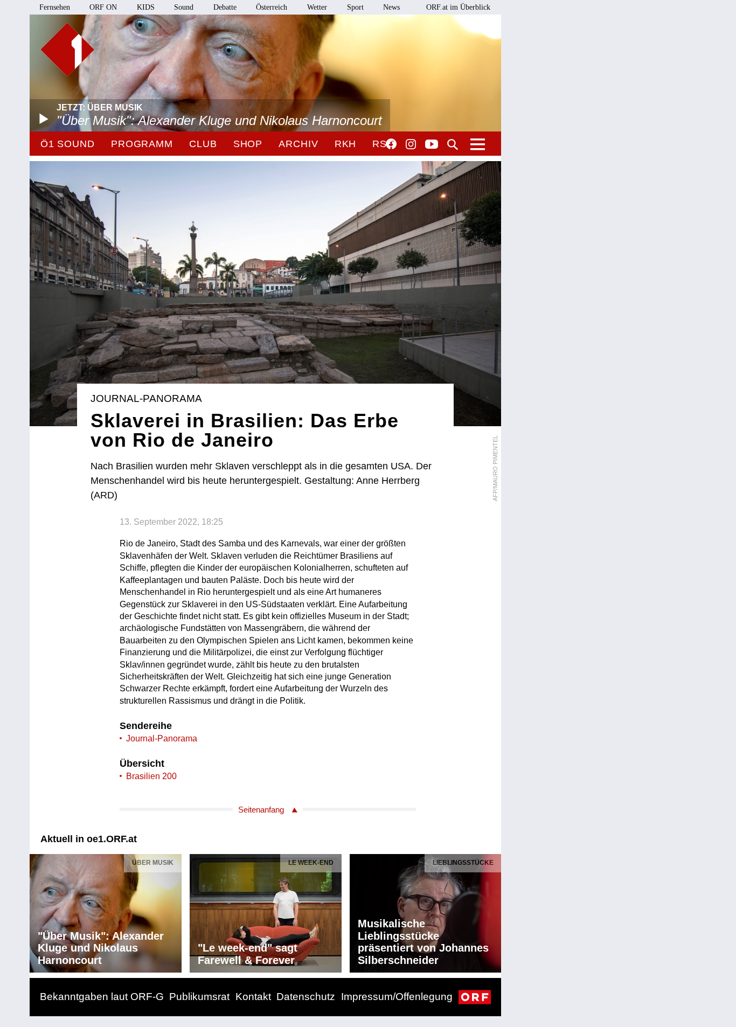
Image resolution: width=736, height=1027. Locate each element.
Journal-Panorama (161, 738)
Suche (452, 144)
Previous (38, 910)
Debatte (225, 7)
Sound (183, 7)
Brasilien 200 (151, 776)
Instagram (411, 144)
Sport (355, 7)
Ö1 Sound (67, 143)
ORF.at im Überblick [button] (458, 7)
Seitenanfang (261, 809)
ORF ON (103, 7)
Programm (142, 143)
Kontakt (253, 996)
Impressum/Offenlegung (397, 996)
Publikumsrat (199, 996)
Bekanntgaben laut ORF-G (102, 996)
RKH (346, 143)
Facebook (391, 143)
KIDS (146, 7)
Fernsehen (54, 7)
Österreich (271, 7)
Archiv (298, 143)
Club (203, 143)
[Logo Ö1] (67, 50)
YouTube (431, 145)
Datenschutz (305, 996)
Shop (248, 143)
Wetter (317, 7)
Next (492, 910)
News (391, 7)
